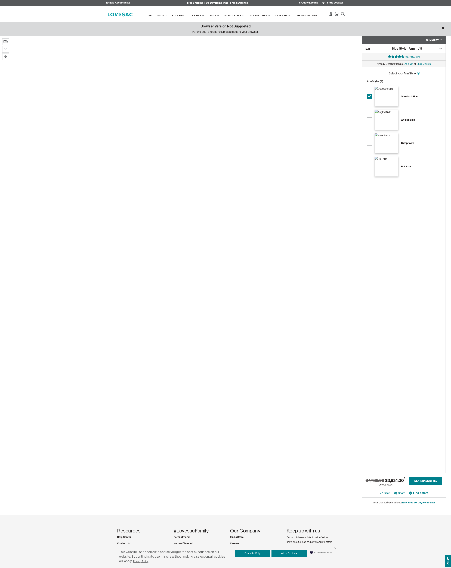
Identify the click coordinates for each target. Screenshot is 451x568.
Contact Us (123, 543)
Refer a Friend (182, 537)
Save (387, 493)
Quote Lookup (309, 2)
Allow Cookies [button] (289, 553)
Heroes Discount (183, 543)
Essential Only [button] (252, 553)
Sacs (213, 15)
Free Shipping (195, 2)
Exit (369, 48)
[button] (335, 548)
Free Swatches (239, 2)
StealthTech (233, 15)
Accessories (258, 15)
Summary (432, 40)
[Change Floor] (5, 49)
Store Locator (335, 2)
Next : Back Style (425, 480)
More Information (417, 75)
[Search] (343, 14)
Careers (234, 543)
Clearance (283, 15)
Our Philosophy (306, 15)
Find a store (420, 493)
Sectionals (156, 15)
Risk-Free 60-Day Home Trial (418, 502)
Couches (178, 15)
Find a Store (237, 537)
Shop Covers (424, 63)
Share (401, 493)
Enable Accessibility (118, 2)
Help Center (124, 537)
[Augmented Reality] (5, 56)
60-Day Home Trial (217, 2)
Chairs (196, 15)
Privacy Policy (140, 561)
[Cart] (337, 14)
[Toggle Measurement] (5, 41)
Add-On (408, 63)
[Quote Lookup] (299, 3)
